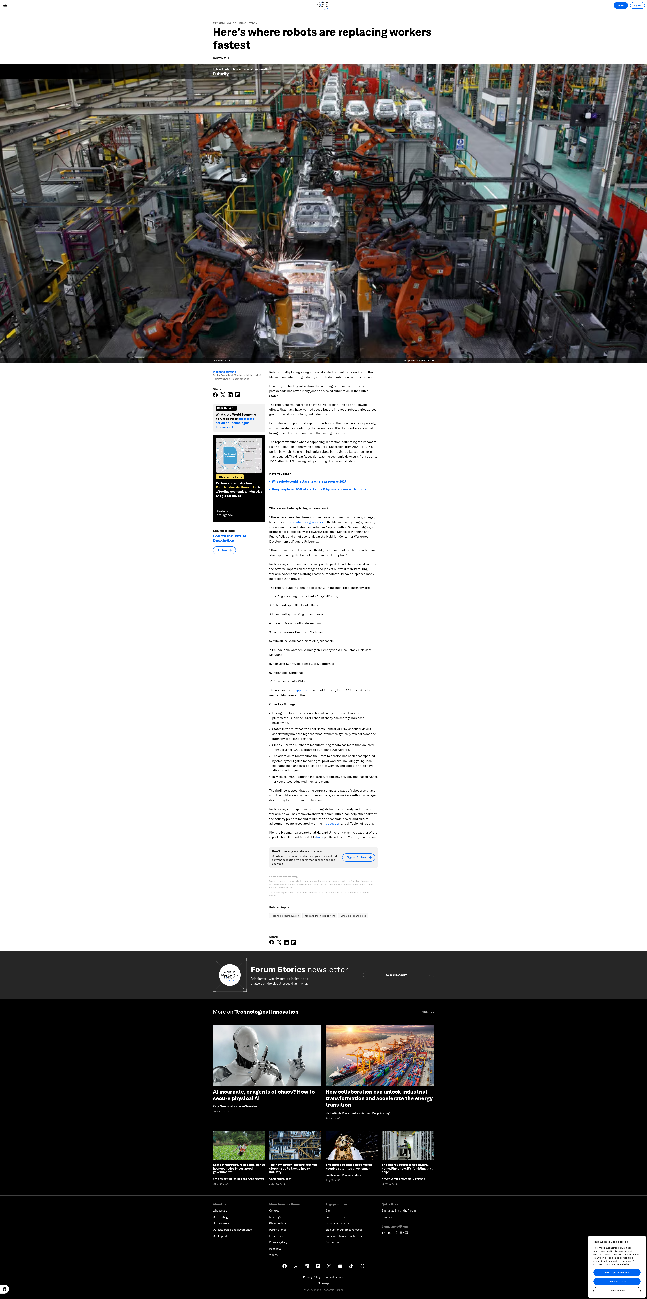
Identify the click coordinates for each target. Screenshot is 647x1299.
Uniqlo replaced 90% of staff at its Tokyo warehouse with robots (319, 489)
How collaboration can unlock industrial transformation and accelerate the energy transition (379, 1098)
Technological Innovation (235, 23)
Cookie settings (617, 1290)
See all (428, 1011)
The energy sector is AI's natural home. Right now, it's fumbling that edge (407, 1168)
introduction (331, 823)
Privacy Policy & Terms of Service (323, 1277)
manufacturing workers (306, 522)
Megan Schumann (224, 371)
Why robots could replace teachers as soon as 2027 (309, 481)
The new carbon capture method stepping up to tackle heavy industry (293, 1168)
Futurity (220, 73)
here (319, 837)
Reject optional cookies (617, 1272)
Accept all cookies (617, 1281)
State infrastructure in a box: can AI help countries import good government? (239, 1168)
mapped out (301, 690)
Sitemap (323, 1283)
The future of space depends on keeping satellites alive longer (349, 1166)
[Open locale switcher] (4, 1289)
